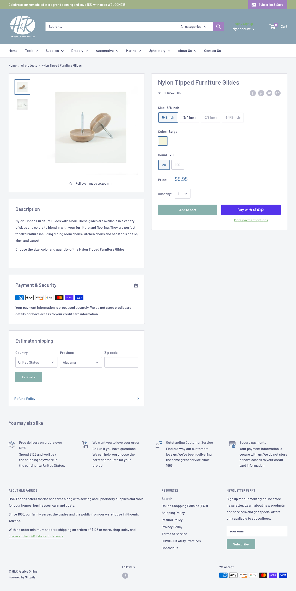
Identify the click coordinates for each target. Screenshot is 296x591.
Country (21, 352)
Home (13, 50)
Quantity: (165, 194)
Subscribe (241, 544)
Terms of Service (174, 534)
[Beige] (163, 141)
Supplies (52, 50)
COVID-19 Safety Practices (181, 541)
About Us (185, 50)
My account (242, 28)
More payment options (251, 220)
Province (67, 352)
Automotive (105, 50)
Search (167, 498)
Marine (131, 50)
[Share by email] (278, 92)
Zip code (111, 352)
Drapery (77, 50)
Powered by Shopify (22, 577)
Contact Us (212, 50)
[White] (174, 141)
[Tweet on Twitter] (269, 92)
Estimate (29, 377)
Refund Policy (24, 398)
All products (29, 65)
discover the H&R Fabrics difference (36, 536)
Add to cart (187, 210)
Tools (29, 50)
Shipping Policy (173, 513)
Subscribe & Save (271, 5)
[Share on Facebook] (253, 92)
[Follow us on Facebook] (125, 576)
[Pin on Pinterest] (261, 92)
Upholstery (157, 50)
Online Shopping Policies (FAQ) (185, 506)
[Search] (218, 26)
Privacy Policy (172, 527)
